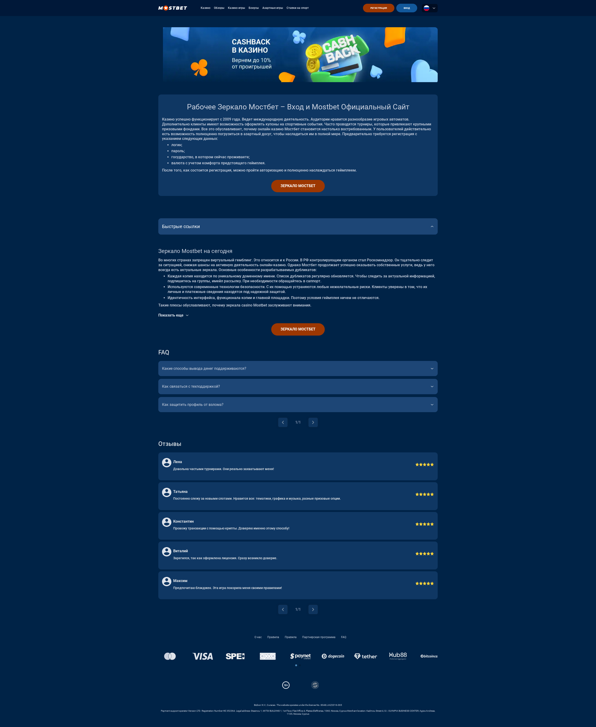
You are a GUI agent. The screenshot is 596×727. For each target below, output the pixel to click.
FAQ (343, 637)
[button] (296, 665)
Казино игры (236, 8)
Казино (205, 8)
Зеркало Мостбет (298, 186)
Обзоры (219, 8)
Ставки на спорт (298, 8)
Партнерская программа (318, 637)
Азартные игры (272, 8)
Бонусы (254, 8)
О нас (258, 637)
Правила (273, 637)
